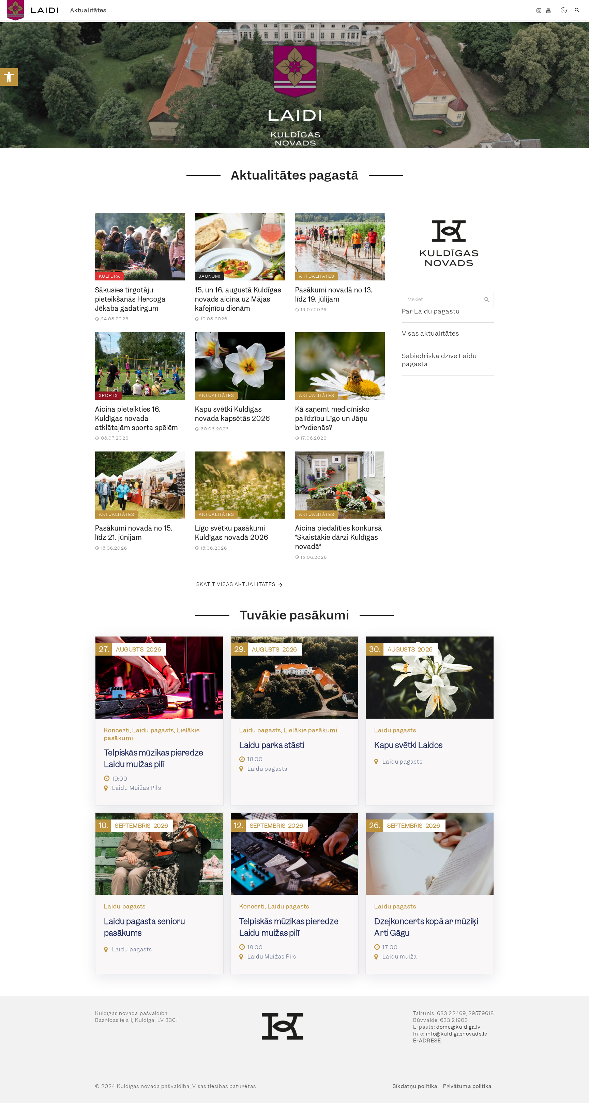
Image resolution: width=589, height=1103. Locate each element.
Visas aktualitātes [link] (430, 333)
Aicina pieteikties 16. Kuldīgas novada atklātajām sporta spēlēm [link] (136, 418)
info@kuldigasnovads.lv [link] (456, 1033)
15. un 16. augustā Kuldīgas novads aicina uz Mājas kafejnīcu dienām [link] (238, 299)
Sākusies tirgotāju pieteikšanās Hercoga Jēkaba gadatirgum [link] (130, 299)
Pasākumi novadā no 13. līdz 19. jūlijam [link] (333, 295)
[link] (9, 77)
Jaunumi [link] (210, 276)
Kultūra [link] (109, 276)
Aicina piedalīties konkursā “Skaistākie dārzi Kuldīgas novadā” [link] (338, 537)
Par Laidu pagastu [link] (431, 311)
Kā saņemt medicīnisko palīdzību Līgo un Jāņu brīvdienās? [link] (332, 418)
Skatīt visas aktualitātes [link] (236, 584)
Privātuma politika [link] (467, 1086)
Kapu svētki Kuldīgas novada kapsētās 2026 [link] (232, 414)
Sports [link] (108, 395)
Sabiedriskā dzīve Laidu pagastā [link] (439, 360)
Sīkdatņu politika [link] (415, 1086)
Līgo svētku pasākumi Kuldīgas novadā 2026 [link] (231, 533)
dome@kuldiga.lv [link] (458, 1027)
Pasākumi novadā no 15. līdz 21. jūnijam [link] (133, 533)
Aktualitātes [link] (88, 10)
